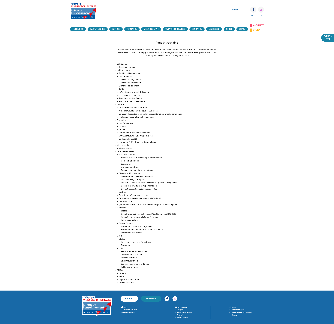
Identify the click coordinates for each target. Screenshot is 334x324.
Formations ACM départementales (134, 133)
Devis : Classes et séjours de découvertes (139, 189)
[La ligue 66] (83, 12)
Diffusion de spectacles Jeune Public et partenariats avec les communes (150, 114)
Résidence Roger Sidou (131, 79)
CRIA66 (242, 29)
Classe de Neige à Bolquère (133, 179)
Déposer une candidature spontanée (137, 170)
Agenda (256, 30)
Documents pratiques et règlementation (139, 186)
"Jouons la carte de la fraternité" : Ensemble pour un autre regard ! (148, 204)
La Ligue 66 (78, 29)
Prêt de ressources (127, 283)
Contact (235, 10)
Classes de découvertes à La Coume (137, 176)
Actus (121, 276)
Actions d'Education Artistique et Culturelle (138, 111)
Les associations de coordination (135, 264)
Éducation (197, 29)
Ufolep (122, 239)
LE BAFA (122, 126)
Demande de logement (129, 86)
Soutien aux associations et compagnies (136, 117)
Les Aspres (126, 164)
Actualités (258, 25)
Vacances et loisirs (127, 154)
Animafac (180, 315)
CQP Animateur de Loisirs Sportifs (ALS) (136, 136)
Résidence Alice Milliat (131, 83)
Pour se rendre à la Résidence (132, 101)
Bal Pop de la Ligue (129, 267)
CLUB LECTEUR (125, 201)
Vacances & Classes (175, 29)
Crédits (234, 315)
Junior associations (129, 220)
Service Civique (126, 223)
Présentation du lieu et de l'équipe (134, 92)
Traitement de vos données (242, 312)
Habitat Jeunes (97, 29)
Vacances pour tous (129, 167)
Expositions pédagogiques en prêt (134, 195)
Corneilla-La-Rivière (130, 161)
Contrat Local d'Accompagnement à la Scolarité (140, 198)
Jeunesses (214, 29)
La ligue (180, 310)
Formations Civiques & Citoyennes (136, 226)
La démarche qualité (128, 139)
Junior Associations (184, 312)
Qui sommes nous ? (127, 67)
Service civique (182, 317)
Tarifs (121, 89)
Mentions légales (238, 310)
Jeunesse (123, 211)
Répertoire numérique (129, 279)
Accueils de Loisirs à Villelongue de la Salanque (141, 158)
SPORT (229, 29)
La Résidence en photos (129, 95)
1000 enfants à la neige (131, 254)
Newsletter (151, 298)
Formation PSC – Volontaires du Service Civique (142, 229)
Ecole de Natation (129, 258)
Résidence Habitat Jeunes (130, 73)
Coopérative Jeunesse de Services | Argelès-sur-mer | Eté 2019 (148, 214)
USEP (121, 248)
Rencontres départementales (134, 251)
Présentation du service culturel (133, 108)
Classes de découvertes (129, 173)
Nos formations (126, 123)
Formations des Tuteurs (131, 233)
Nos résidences (125, 76)
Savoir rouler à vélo (129, 261)
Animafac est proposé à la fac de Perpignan (140, 217)
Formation (132, 29)
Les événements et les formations (136, 242)
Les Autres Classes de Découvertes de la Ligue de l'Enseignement (149, 183)
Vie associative (151, 29)
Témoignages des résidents (131, 98)
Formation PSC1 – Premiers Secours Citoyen (138, 142)
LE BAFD (122, 129)
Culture (116, 29)
